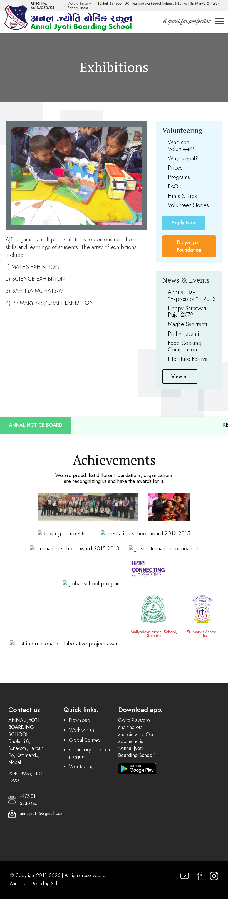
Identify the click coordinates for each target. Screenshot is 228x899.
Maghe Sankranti (187, 324)
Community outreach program (89, 753)
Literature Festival (188, 359)
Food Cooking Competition (184, 346)
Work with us (81, 730)
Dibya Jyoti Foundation (189, 246)
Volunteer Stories (188, 205)
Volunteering (81, 766)
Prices (175, 168)
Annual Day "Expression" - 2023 (192, 295)
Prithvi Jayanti (183, 334)
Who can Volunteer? (181, 145)
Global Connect (85, 740)
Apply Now (183, 222)
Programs (179, 177)
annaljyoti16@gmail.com (41, 813)
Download (79, 720)
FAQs (174, 187)
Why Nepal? (183, 159)
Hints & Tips (182, 196)
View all (180, 376)
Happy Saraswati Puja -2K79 (187, 311)
